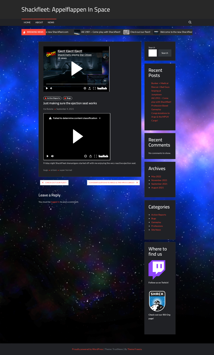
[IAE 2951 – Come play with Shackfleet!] (67, 32)
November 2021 (159, 180)
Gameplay (156, 222)
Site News (156, 229)
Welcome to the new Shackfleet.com (169, 32)
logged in (55, 201)
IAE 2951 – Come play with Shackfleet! (91, 32)
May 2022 (156, 176)
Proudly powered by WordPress (87, 349)
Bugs (69, 98)
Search (152, 47)
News (51, 22)
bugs (45, 170)
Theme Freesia (135, 349)
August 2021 (157, 187)
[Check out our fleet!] (117, 32)
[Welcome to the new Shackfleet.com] (147, 32)
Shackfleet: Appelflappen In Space (65, 9)
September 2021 (159, 183)
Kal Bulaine (48, 109)
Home (27, 22)
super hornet (66, 170)
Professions (157, 226)
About (39, 22)
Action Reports (53, 98)
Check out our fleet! (131, 32)
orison (54, 170)
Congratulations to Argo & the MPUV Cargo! (112, 182)
